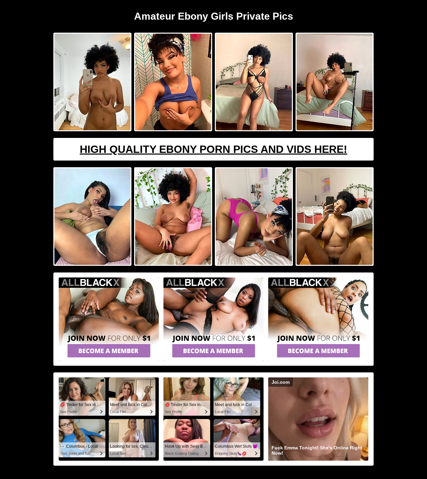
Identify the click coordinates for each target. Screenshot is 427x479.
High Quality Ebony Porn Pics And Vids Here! (213, 149)
